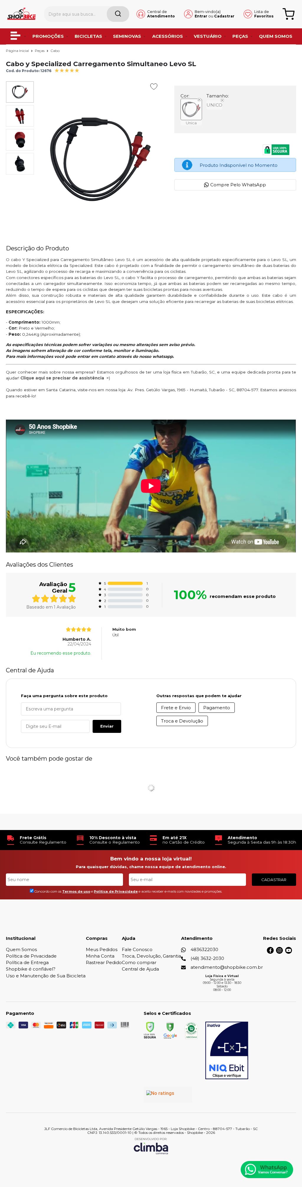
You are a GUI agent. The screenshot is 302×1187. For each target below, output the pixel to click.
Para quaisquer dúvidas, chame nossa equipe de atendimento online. (151, 866)
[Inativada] (226, 1051)
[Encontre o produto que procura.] (118, 14)
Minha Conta (100, 956)
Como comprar (139, 962)
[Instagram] (279, 952)
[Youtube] (288, 952)
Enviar (107, 726)
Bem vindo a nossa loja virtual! (151, 859)
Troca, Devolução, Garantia (151, 956)
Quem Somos (21, 949)
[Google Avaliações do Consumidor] (168, 1095)
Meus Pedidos (101, 949)
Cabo (55, 50)
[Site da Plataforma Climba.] (151, 1146)
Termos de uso (76, 891)
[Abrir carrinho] (288, 14)
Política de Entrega (27, 962)
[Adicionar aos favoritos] (153, 86)
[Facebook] (270, 952)
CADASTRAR (273, 879)
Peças (40, 50)
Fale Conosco (137, 949)
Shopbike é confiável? (30, 969)
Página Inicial (18, 50)
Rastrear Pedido (104, 962)
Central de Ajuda (140, 969)
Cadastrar (224, 16)
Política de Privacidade (31, 956)
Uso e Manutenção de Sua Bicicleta (46, 976)
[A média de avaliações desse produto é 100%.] (67, 70)
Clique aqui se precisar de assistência (62, 378)
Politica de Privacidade (116, 891)
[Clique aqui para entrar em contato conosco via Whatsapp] (267, 1169)
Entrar (201, 16)
